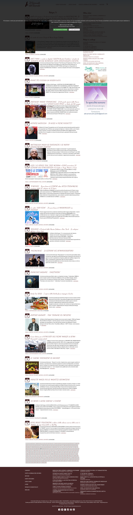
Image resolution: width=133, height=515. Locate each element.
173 (37, 455)
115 (51, 450)
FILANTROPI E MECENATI (36, 396)
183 (62, 455)
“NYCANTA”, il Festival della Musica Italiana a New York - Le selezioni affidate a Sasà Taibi (54, 230)
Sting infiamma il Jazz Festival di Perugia (65, 481)
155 (44, 454)
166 (71, 454)
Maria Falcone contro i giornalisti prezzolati (93, 482)
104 (78, 448)
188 (75, 455)
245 (61, 461)
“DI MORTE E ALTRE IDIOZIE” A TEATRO (45, 401)
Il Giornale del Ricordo (36, 501)
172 (34, 455)
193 (34, 457)
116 (53, 450)
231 (78, 459)
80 (26, 448)
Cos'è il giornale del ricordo (33, 473)
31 (28, 445)
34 (34, 445)
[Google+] (65, 509)
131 (36, 452)
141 (61, 452)
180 (55, 455)
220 (49, 459)
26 (72, 443)
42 (51, 445)
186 (70, 455)
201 (54, 457)
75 (68, 447)
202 (57, 457)
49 (66, 445)
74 (66, 447)
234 (32, 461)
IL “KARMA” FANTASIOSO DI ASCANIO (45, 358)
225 (62, 459)
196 (41, 457)
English (27, 490)
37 (41, 445)
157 (49, 454)
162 (61, 454)
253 (29, 462)
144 (69, 452)
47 (62, 445)
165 (69, 454)
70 (57, 447)
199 (49, 457)
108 (34, 450)
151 (34, 454)
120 (63, 450)
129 (32, 452)
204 (62, 457)
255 (35, 462)
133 (41, 452)
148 (27, 454)
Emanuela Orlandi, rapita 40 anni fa (63, 484)
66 (49, 447)
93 (53, 448)
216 (39, 459)
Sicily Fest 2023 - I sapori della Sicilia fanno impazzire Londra (51, 294)
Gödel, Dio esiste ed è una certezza (93, 63)
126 (77, 450)
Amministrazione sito (76, 506)
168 (77, 454)
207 (70, 457)
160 (57, 454)
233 (29, 461)
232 (27, 461)
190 (27, 457)
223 (57, 459)
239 (45, 461)
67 (51, 447)
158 (52, 454)
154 (42, 454)
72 (62, 447)
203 (59, 457)
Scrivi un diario (29, 478)
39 (45, 445)
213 (31, 459)
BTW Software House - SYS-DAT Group (62, 506)
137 (52, 452)
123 (70, 450)
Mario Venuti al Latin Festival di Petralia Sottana (92, 478)
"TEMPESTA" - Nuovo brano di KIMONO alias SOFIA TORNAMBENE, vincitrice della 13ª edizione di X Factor (54, 187)
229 (73, 459)
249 (72, 461)
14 (47, 443)
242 (53, 461)
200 (52, 457)
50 (68, 445)
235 (35, 461)
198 (46, 457)
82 (30, 448)
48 (64, 445)
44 (55, 445)
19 (57, 443)
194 (36, 457)
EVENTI (31, 97)
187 (72, 455)
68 (53, 447)
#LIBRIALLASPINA (34, 54)
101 (70, 448)
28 (76, 443)
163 (64, 454)
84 (34, 448)
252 (27, 462)
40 (47, 445)
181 (57, 455)
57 (30, 447)
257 (40, 462)
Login (26, 484)
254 (32, 462)
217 (41, 459)
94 (55, 448)
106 (29, 450)
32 (30, 445)
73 (64, 447)
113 (46, 450)
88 (43, 448)
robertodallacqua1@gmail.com (75, 501)
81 (28, 448)
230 (75, 459)
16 (51, 443)
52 (72, 445)
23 (65, 443)
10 (40, 443)
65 (47, 447)
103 (75, 448)
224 (60, 459)
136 (49, 452)
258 (43, 462)
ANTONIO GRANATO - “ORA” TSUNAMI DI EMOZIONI (50, 315)
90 (47, 448)
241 (50, 461)
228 (70, 459)
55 (26, 447)
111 (41, 450)
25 (70, 443)
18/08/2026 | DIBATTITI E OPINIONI (91, 57)
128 (29, 452)
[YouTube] (74, 509)
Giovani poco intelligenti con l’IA (62, 474)
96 (59, 448)
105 (27, 450)
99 (65, 448)
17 (53, 443)
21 (61, 443)
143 (67, 452)
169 (27, 455)
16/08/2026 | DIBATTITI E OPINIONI (91, 64)
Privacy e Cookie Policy (31, 487)
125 (75, 450)
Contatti (27, 470)
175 (42, 455)
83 (32, 448)
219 (46, 459)
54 (77, 445)
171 (31, 455)
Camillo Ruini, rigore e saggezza (65, 487)
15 (49, 443)
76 (70, 447)
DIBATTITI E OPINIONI (35, 161)
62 (41, 447)
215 (36, 459)
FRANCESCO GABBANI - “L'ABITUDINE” (45, 272)
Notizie (27, 476)
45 (58, 445)
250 (75, 461)
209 (75, 457)
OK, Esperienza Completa (60, 29)
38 (43, 445)
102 (73, 448)
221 (52, 459)
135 (46, 452)
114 (48, 450)
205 (65, 457)
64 (45, 447)
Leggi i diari (28, 481)
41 (49, 445)
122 (67, 450)
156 (47, 454)
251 (77, 461)
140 (59, 452)
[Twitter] (62, 509)
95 (57, 448)
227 (68, 459)
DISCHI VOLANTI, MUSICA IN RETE (38, 76)
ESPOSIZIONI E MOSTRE (35, 310)
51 (70, 445)
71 (59, 447)
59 (34, 447)
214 (34, 459)
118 (58, 450)
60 (37, 447)
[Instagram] (68, 509)
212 (29, 459)
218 (44, 459)
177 (47, 455)
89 (45, 448)
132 (39, 452)
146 (74, 452)
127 (27, 452)
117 (55, 450)
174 (39, 455)
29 (78, 443)
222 (54, 459)
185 (67, 455)
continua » (42, 69)
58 (32, 447)
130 (34, 452)
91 (49, 448)
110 (39, 450)
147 (77, 452)
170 (29, 455)
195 (39, 457)
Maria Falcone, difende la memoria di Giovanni (66, 471)
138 (54, 452)
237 (40, 461)
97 (61, 448)
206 (67, 457)
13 (45, 443)
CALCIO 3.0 (32, 140)
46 (60, 445)
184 (65, 455)
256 (37, 462)
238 (43, 461)
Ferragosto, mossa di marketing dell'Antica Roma (92, 493)
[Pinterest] (71, 509)
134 (44, 452)
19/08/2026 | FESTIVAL (88, 52)
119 (60, 450)
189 (77, 455)
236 (37, 461)
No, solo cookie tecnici (74, 29)
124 (72, 450)
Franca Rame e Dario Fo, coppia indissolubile (65, 477)
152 (36, 454)
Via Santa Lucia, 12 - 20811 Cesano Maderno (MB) (51, 501)
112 (43, 450)
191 (29, 457)
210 (78, 457)
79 (77, 447)
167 (74, 454)
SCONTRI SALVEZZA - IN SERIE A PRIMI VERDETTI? (51, 123)
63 (43, 447)
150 (32, 454)
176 (44, 455)
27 (74, 443)
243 (56, 461)
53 (74, 445)
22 (63, 443)
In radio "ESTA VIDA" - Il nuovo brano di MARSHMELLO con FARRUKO (51, 209)
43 (53, 445)
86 (38, 448)
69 (55, 447)
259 (45, 462)
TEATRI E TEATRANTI (35, 418)
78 (75, 447)
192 (31, 457)
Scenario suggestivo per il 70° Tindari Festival (93, 471)
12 (43, 443)
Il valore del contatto (87, 474)
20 (59, 443)
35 (36, 445)
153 (39, 454)
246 (64, 461)
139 (56, 452)
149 (29, 454)
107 (32, 450)
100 (68, 448)
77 (72, 447)
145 (72, 452)
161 (59, 454)
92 (51, 448)
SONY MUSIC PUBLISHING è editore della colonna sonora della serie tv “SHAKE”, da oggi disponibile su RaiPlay (55, 423)
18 (55, 443)
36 (38, 445)
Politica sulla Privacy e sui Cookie (66, 26)
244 (59, 461)
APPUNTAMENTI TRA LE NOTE (37, 119)
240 (48, 461)
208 (73, 457)
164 (66, 454)
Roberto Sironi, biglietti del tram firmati (92, 485)
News (26, 54)
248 (70, 461)
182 (59, 455)
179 (52, 455)
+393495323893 (65, 501)
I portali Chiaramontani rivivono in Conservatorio (66, 491)
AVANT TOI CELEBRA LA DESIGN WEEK (45, 80)
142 (64, 452)
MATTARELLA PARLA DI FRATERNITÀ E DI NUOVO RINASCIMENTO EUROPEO (49, 146)
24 (67, 443)
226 (65, 459)
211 (26, 459)
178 (50, 455)
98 (63, 448)
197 (44, 457)
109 (37, 450)
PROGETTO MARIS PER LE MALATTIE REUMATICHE (50, 379)
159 (54, 454)
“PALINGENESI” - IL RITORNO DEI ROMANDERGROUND (51, 251)
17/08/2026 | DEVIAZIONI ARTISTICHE (91, 61)
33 (32, 445)
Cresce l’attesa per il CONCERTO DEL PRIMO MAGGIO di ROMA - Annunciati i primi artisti (53, 337)
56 (28, 447)
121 (65, 450)
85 (36, 448)
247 (67, 461)
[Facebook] (59, 509)
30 (26, 445)
